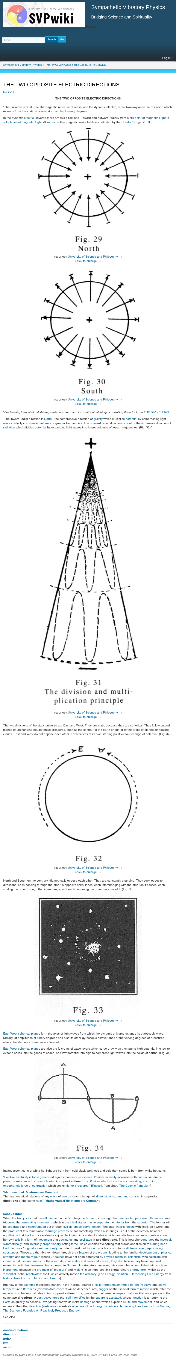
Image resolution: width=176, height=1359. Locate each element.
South (130, 423)
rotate (155, 1235)
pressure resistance (78, 1177)
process (63, 1231)
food (94, 1248)
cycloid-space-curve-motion (82, 1226)
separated (14, 1226)
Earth (33, 1235)
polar (7, 1338)
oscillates (85, 1239)
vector (7, 1347)
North (48, 418)
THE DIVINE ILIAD (156, 412)
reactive (123, 1218)
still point (135, 117)
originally (30, 1248)
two (124, 1284)
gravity (98, 418)
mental (25, 1256)
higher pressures (76, 1185)
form (30, 1239)
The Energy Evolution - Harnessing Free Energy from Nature (128, 1306)
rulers (91, 1261)
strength (8, 1256)
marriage (51, 1231)
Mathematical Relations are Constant (31, 1192)
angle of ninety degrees (71, 111)
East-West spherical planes (21, 1033)
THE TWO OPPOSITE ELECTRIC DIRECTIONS (75, 64)
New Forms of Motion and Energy (37, 1278)
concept (61, 1289)
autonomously (48, 1248)
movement (44, 1222)
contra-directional (16, 1330)
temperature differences (19, 1289)
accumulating (132, 1181)
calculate (155, 1256)
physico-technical (115, 1256)
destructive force (48, 1297)
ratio (39, 1200)
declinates (66, 1239)
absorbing (149, 1181)
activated (115, 1297)
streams (39, 1181)
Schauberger (12, 1213)
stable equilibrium (108, 1235)
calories (21, 1261)
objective (78, 1306)
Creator (126, 122)
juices (27, 1218)
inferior (119, 1222)
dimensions (104, 1196)
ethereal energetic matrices (119, 1293)
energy (66, 1196)
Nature (71, 1265)
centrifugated (37, 1226)
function (137, 1297)
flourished (52, 1218)
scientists (134, 1256)
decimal (65, 1261)
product (13, 1231)
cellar (99, 1284)
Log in (166, 58)
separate (103, 1222)
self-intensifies (75, 1297)
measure (39, 1261)
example (29, 1284)
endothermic (11, 1185)
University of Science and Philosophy (93, 256)
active (162, 1284)
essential (10, 1274)
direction (35, 1306)
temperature (138, 1218)
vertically (49, 1306)
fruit (19, 1218)
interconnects (125, 1226)
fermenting (28, 1222)
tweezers (37, 1265)
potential (131, 418)
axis (17, 1239)
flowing (50, 1181)
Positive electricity (16, 1177)
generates (147, 1239)
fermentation (112, 1284)
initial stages (78, 1222)
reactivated (33, 1274)
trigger (103, 1289)
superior (142, 1222)
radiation (9, 427)
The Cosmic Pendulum (134, 1185)
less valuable (34, 1293)
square (100, 1297)
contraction (145, 1177)
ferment (91, 1218)
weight (78, 1269)
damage (85, 1302)
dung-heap (159, 1244)
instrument (10, 1269)
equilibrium (10, 1235)
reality (78, 107)
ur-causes (57, 1256)
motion (51, 122)
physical (166, 1252)
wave (53, 1196)
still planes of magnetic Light (22, 122)
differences (155, 1218)
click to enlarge (86, 261)
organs (103, 1252)
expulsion (9, 1293)
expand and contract (126, 1196)
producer (43, 1269)
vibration (83, 1252)
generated (47, 1177)
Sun (70, 1218)
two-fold (49, 1289)
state (88, 1235)
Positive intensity (105, 1177)
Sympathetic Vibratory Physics (22, 64)
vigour (35, 1256)
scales (75, 1261)
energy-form (138, 1269)
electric (29, 117)
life (129, 1302)
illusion (158, 107)
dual (29, 107)
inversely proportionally (45, 1244)
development (148, 1252)
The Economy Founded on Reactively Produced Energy (41, 1310)
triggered (9, 1222)
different (133, 1284)
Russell (8, 92)
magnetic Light (156, 117)
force (35, 1177)
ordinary (90, 1274)
